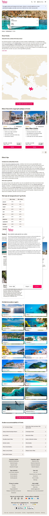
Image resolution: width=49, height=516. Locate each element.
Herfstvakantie (13, 477)
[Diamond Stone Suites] (12, 130)
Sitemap (35, 479)
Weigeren (27, 286)
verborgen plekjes (8, 44)
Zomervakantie (13, 476)
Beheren (11, 286)
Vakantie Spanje (13, 463)
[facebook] (12, 499)
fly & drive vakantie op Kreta (12, 164)
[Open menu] (45, 2)
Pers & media (35, 477)
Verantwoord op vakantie (35, 474)
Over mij (35, 472)
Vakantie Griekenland (14, 461)
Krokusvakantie (13, 474)
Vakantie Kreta (35, 461)
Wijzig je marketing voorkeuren (13, 490)
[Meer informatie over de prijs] (21, 144)
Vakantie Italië (13, 464)
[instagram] (15, 499)
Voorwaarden (18, 512)
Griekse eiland (18, 43)
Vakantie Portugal (14, 466)
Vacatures (35, 476)
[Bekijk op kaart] (24, 77)
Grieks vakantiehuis (16, 187)
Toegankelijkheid (14, 489)
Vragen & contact (35, 485)
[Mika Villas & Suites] (34, 130)
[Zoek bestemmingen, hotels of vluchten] (32, 2)
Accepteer (37, 286)
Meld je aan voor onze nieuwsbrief (35, 490)
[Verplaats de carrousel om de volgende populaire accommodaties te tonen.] (46, 152)
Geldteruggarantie (35, 489)
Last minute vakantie (14, 472)
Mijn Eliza (35, 487)
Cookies (14, 487)
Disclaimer (13, 492)
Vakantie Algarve (35, 466)
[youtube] (22, 499)
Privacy (13, 485)
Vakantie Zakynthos (35, 463)
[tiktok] (18, 499)
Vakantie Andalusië (35, 464)
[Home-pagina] (4, 2)
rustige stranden (18, 44)
